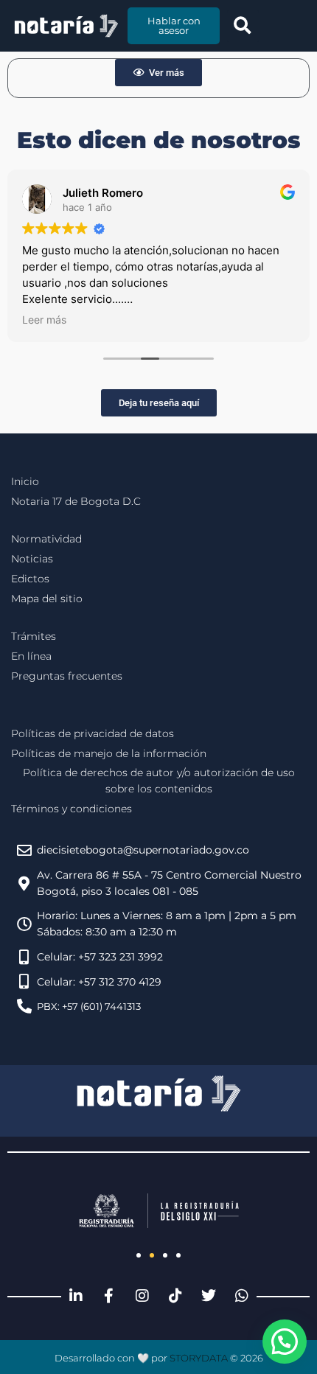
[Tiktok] (175, 1296)
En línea (31, 656)
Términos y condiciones (71, 808)
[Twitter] (208, 1296)
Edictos (30, 578)
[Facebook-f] (109, 1296)
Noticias (32, 558)
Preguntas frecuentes (66, 676)
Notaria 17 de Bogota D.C (76, 501)
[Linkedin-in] (76, 1296)
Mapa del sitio (47, 598)
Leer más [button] (44, 320)
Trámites (33, 636)
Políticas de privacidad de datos (92, 733)
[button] (243, 26)
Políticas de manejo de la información (108, 753)
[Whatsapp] (242, 1296)
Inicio (25, 481)
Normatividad (46, 538)
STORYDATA (199, 1358)
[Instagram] (142, 1296)
